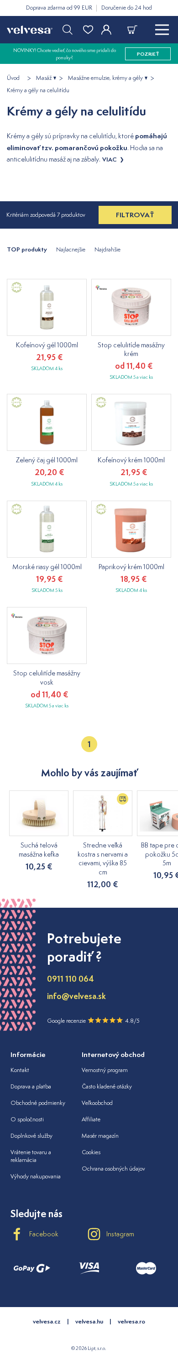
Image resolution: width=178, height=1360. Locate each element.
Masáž (44, 78)
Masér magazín (100, 1136)
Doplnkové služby (31, 1136)
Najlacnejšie (70, 249)
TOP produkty (27, 249)
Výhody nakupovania (35, 1176)
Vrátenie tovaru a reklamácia (30, 1156)
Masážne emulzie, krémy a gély (105, 78)
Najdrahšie (107, 249)
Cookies (91, 1152)
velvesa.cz (47, 1321)
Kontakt (19, 1070)
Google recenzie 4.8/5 (93, 1021)
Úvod (13, 78)
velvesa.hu (89, 1321)
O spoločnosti (27, 1119)
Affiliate (91, 1119)
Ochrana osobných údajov (113, 1168)
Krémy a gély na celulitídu (38, 90)
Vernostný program (105, 1070)
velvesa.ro (131, 1321)
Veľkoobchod (97, 1103)
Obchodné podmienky (37, 1103)
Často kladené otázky (107, 1086)
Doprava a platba (30, 1086)
